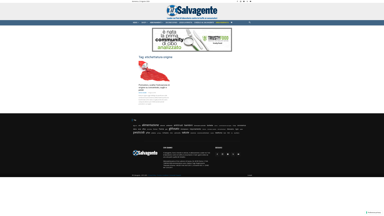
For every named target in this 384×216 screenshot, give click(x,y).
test (225, 133)
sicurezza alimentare (203, 133)
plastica (153, 133)
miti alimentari (222, 129)
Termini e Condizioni (163, 175)
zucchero (236, 133)
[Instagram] (240, 1)
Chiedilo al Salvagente (204, 22)
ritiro (171, 133)
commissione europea (225, 125)
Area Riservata (222, 22)
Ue (232, 133)
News (135, 22)
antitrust (178, 125)
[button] (249, 23)
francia (161, 129)
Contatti (250, 175)
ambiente (169, 125)
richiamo (165, 133)
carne (216, 125)
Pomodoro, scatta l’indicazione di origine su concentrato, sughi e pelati (154, 87)
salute (185, 132)
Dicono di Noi (171, 22)
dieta (135, 129)
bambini (188, 125)
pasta (241, 129)
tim (228, 133)
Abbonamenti (156, 22)
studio (212, 133)
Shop (144, 22)
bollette (210, 125)
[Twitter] (247, 1)
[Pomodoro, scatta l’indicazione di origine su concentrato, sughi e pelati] (155, 71)
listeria (204, 129)
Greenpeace (184, 129)
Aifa (139, 125)
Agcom (135, 125)
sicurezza (193, 133)
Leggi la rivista (185, 22)
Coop (234, 125)
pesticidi (139, 132)
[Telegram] (243, 1)
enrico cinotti (142, 92)
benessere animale (200, 125)
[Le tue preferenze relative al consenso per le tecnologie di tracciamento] (373, 212)
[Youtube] (250, 1)
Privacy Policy (152, 175)
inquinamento (195, 129)
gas (166, 129)
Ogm (237, 129)
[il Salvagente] (192, 11)
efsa (144, 129)
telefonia (218, 133)
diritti (139, 129)
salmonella (177, 133)
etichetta (149, 129)
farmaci (155, 129)
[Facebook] (237, 1)
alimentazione (150, 125)
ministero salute (211, 129)
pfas (148, 133)
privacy (159, 133)
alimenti (162, 125)
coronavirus (241, 125)
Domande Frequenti (175, 175)
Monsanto (230, 129)
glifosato (174, 129)
